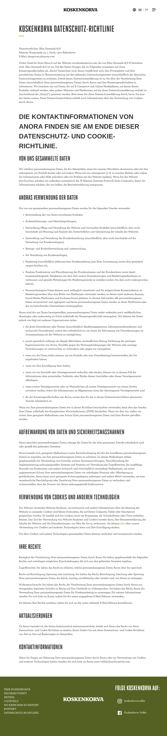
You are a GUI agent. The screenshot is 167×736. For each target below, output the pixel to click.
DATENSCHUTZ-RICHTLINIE (21, 713)
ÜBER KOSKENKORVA (17, 689)
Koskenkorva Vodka (135, 712)
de (140, 9)
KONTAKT (10, 709)
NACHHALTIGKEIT (15, 693)
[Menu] (154, 10)
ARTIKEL (9, 697)
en (146, 9)
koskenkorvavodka (134, 701)
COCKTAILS (11, 701)
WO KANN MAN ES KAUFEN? (21, 705)
